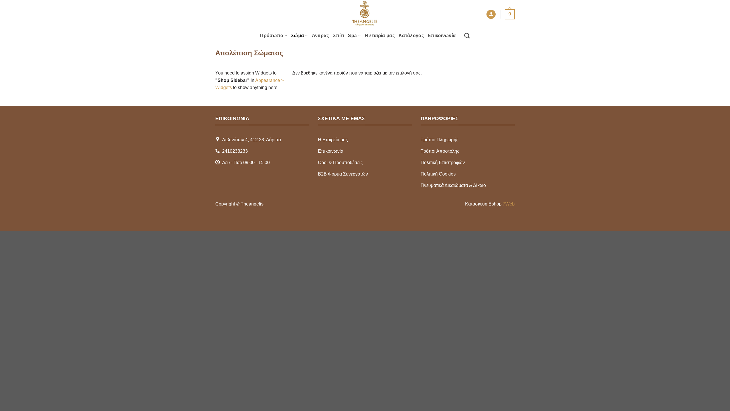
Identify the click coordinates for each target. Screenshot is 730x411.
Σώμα (297, 35)
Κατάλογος (411, 35)
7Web (509, 204)
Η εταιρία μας (380, 35)
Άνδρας (320, 35)
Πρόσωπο (271, 35)
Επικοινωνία (442, 35)
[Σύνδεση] (491, 14)
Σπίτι (338, 35)
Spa (352, 35)
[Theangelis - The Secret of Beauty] (365, 14)
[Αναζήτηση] (467, 35)
